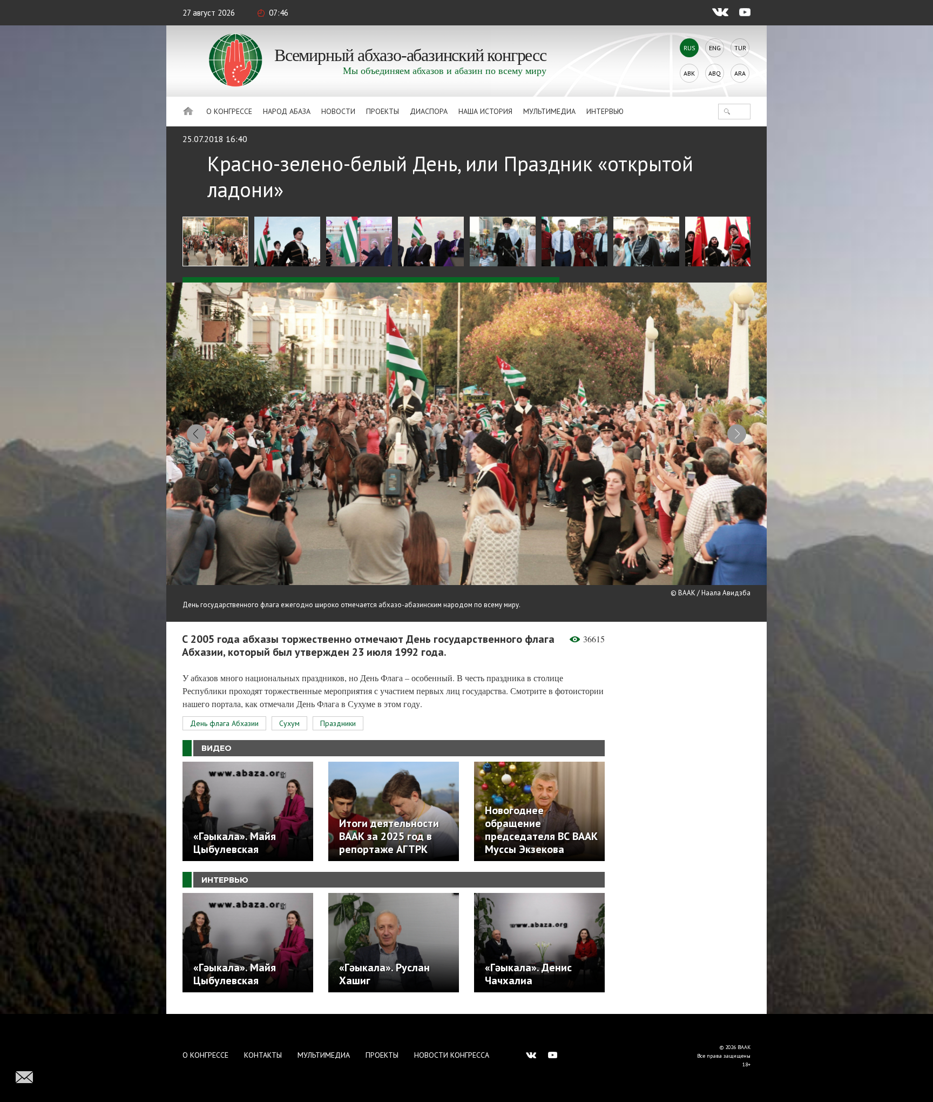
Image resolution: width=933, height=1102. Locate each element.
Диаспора (429, 111)
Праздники (338, 723)
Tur (740, 48)
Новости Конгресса (451, 1055)
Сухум (289, 723)
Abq (714, 73)
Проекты (382, 111)
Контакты (263, 1055)
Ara (740, 73)
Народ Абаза (286, 111)
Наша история (485, 111)
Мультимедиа (549, 111)
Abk (689, 73)
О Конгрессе (229, 111)
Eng (715, 48)
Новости (338, 111)
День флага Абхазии (224, 723)
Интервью (605, 111)
